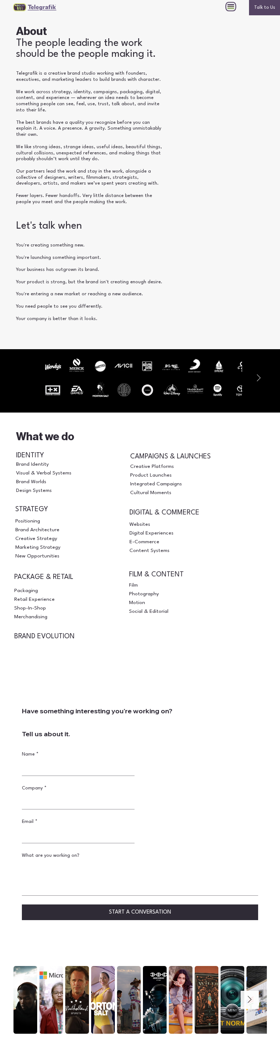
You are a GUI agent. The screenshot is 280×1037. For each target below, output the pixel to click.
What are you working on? (50, 855)
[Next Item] (258, 378)
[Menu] (231, 6)
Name (30, 754)
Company (34, 788)
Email (30, 821)
